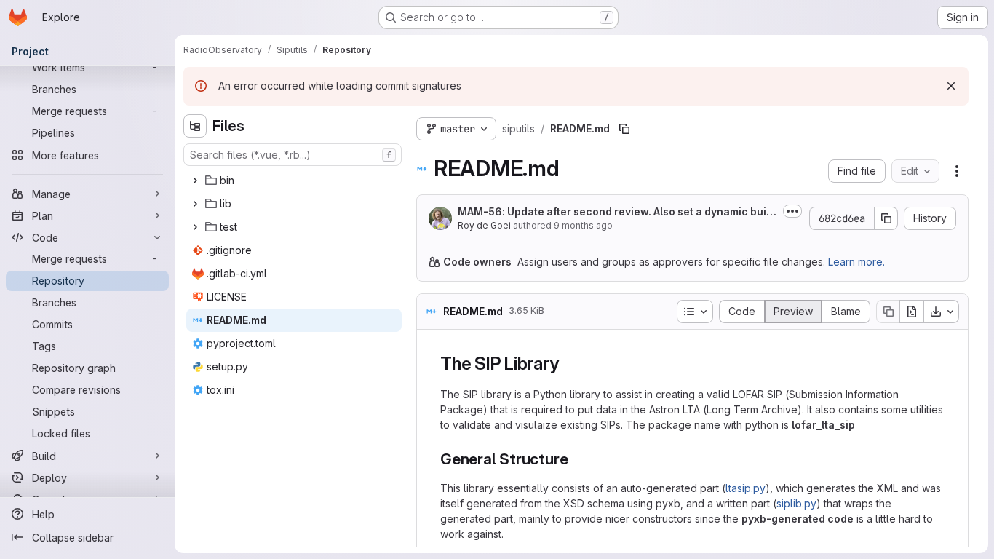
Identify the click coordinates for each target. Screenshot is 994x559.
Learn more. (856, 261)
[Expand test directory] (195, 227)
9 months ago (583, 225)
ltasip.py (745, 488)
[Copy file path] (624, 128)
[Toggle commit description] (792, 211)
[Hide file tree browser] (195, 126)
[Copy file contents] (887, 311)
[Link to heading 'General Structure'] (576, 459)
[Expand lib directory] (195, 204)
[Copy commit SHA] (886, 218)
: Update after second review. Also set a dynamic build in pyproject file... (617, 212)
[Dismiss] (951, 86)
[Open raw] (911, 311)
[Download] (941, 311)
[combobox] (292, 154)
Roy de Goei (484, 225)
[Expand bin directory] (195, 180)
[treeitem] (294, 180)
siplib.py (796, 503)
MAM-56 (480, 211)
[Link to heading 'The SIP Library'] (567, 363)
